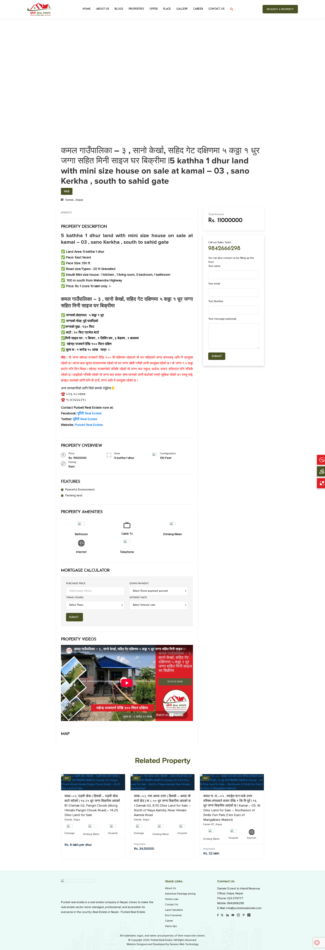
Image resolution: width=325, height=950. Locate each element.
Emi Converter (173, 915)
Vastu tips (171, 926)
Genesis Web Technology (184, 944)
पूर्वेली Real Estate (89, 413)
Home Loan (171, 899)
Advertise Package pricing (180, 893)
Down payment (139, 583)
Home (87, 9)
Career (169, 920)
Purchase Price (75, 583)
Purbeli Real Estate (88, 425)
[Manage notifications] (317, 942)
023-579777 (235, 898)
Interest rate (138, 598)
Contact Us (216, 9)
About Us (102, 9)
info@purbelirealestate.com (244, 908)
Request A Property (280, 9)
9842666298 (224, 249)
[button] (231, 9)
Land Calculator (174, 910)
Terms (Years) (74, 598)
